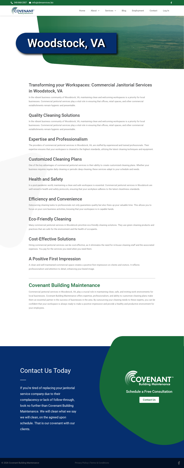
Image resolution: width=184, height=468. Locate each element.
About (94, 10)
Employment (138, 10)
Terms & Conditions (99, 463)
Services (109, 10)
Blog (124, 10)
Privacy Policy (81, 463)
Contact (153, 10)
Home (82, 10)
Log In (166, 10)
